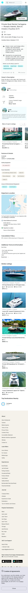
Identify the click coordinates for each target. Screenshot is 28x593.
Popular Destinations (8, 507)
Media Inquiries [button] (5, 425)
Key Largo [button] (4, 531)
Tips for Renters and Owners (8, 503)
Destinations (4, 501)
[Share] (2, 32)
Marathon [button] (4, 536)
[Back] (21, 124)
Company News (5, 493)
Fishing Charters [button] (5, 470)
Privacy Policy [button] (5, 430)
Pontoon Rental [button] (5, 475)
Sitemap (4, 440)
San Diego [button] (4, 519)
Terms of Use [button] (17, 577)
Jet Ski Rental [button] (5, 468)
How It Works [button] (5, 450)
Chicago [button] (4, 526)
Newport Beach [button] (5, 524)
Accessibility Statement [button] (7, 435)
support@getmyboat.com (8, 549)
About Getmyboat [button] (6, 420)
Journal (4, 490)
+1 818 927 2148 (5, 546)
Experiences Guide (6, 498)
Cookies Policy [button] (5, 432)
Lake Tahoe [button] (4, 516)
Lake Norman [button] (5, 529)
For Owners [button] (4, 452)
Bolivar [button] (8, 40)
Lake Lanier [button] (4, 514)
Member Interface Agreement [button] (9, 437)
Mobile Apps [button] (5, 455)
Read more (4, 257)
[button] (12, 134)
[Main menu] (26, 2)
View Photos (21, 18)
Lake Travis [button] (4, 521)
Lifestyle (4, 496)
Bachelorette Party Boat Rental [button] (9, 483)
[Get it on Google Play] (18, 561)
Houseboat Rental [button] (6, 473)
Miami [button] (3, 511)
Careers (4, 422)
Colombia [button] (3, 40)
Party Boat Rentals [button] (6, 485)
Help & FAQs (5, 544)
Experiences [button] (5, 462)
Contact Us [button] (4, 442)
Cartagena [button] (12, 40)
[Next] (24, 124)
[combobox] (13, 2)
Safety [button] (3, 457)
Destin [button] (3, 534)
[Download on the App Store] (6, 561)
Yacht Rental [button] (5, 478)
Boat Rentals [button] (5, 465)
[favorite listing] (4, 32)
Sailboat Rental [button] (5, 480)
